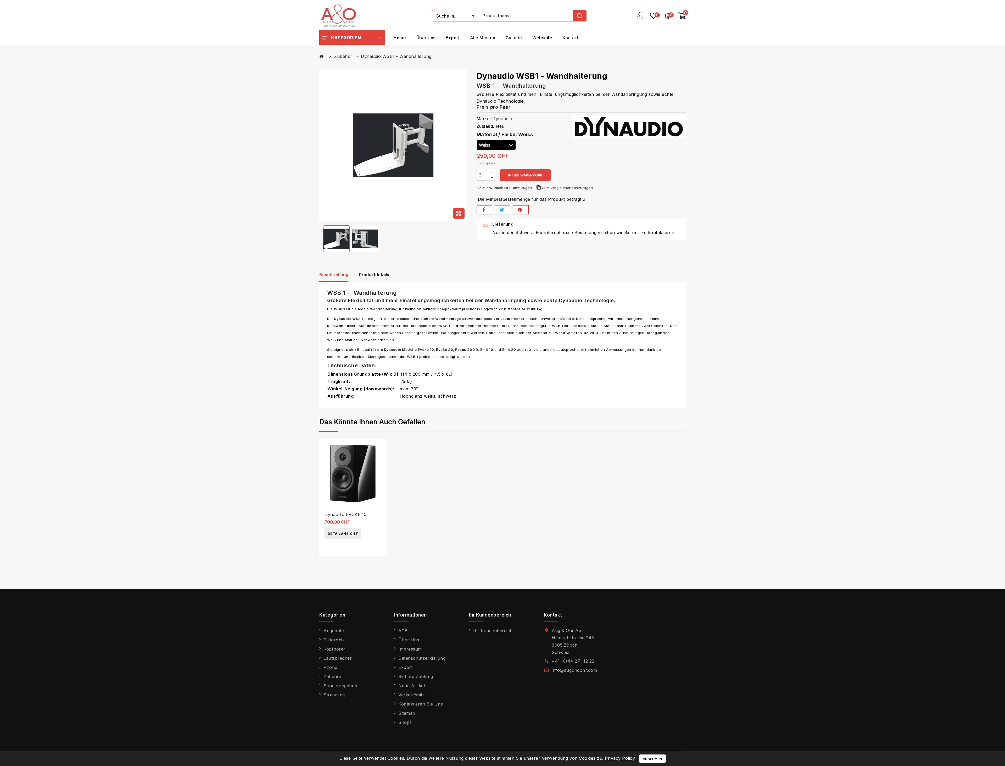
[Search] (579, 15)
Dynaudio (502, 118)
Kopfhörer (334, 649)
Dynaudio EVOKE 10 (346, 514)
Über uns (426, 37)
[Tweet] (502, 210)
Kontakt (571, 37)
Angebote (333, 630)
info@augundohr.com (574, 670)
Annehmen (652, 759)
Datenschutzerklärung (421, 658)
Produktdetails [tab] (374, 274)
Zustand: (485, 126)
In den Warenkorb (525, 175)
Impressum (410, 649)
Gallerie (514, 37)
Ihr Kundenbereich (493, 630)
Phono (330, 667)
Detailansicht (343, 533)
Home (400, 37)
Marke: (484, 118)
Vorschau (380, 458)
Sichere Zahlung (415, 676)
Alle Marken (482, 37)
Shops (405, 722)
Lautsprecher (337, 658)
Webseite (542, 37)
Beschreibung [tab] (333, 274)
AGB (403, 630)
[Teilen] (484, 210)
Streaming (334, 694)
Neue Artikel (411, 685)
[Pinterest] (520, 210)
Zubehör (332, 676)
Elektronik (334, 639)
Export (453, 37)
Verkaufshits (411, 694)
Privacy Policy (620, 758)
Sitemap (406, 713)
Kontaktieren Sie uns (420, 704)
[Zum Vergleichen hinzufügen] (380, 447)
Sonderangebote (341, 685)
